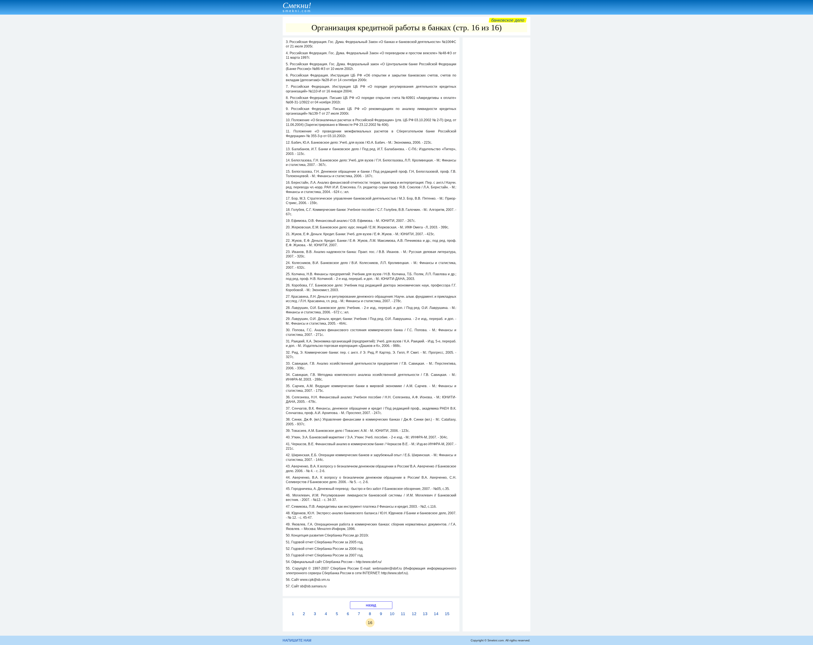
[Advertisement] (496, 103)
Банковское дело (508, 20)
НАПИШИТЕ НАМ (297, 640)
